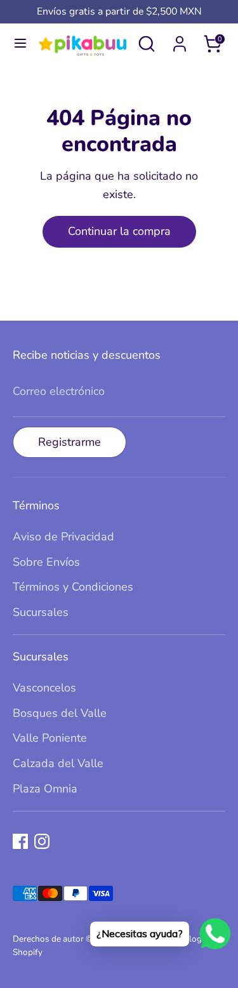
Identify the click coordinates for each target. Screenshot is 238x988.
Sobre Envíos (46, 562)
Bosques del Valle (60, 713)
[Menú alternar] (18, 43)
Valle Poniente (50, 737)
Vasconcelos (44, 687)
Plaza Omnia (45, 788)
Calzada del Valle (58, 763)
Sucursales (41, 612)
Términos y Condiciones (73, 586)
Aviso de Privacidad (63, 536)
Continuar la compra (119, 231)
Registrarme (69, 442)
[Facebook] (20, 841)
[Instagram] (42, 841)
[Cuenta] (179, 40)
